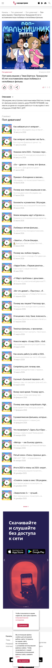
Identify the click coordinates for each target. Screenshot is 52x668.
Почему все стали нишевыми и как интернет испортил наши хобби (29, 191)
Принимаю (23, 625)
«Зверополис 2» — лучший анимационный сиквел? (25, 494)
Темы (8, 640)
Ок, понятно (23, 661)
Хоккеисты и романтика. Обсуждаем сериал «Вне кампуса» (30, 203)
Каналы (5, 12)
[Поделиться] (17, 87)
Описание (6, 97)
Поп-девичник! (17, 12)
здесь (17, 657)
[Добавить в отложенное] (10, 87)
